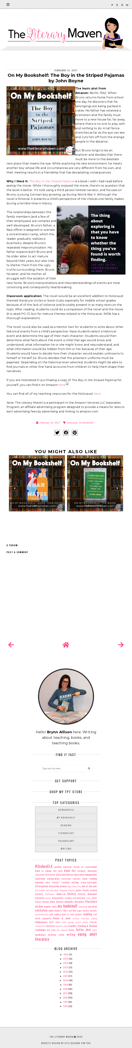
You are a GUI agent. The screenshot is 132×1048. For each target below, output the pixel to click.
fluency (71, 890)
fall (47, 890)
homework (39, 898)
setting (94, 918)
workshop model (56, 934)
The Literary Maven (61, 1036)
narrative (92, 906)
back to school (43, 870)
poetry (57, 914)
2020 (66, 980)
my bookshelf (86, 422)
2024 (66, 963)
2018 (65, 988)
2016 (65, 997)
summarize (40, 926)
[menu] (8, 4)
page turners (83, 910)
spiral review (82, 922)
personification (42, 914)
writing (66, 848)
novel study (54, 910)
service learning (81, 918)
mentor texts (50, 906)
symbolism (50, 926)
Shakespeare (41, 922)
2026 (66, 954)
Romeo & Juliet (62, 918)
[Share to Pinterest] (75, 433)
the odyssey (62, 930)
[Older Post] (121, 645)
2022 (66, 971)
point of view (68, 914)
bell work (57, 870)
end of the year (89, 886)
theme (71, 930)
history (71, 893)
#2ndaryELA (66, 809)
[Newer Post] (11, 645)
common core (42, 882)
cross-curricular (89, 882)
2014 (65, 1006)
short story (54, 922)
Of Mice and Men (68, 910)
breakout (82, 870)
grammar (39, 894)
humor (48, 898)
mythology (83, 906)
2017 (65, 993)
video (94, 930)
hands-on (61, 894)
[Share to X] (57, 433)
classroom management (85, 874)
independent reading (62, 898)
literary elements (64, 901)
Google (86, 890)
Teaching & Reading (87, 926)
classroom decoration (45, 874)
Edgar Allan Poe (74, 886)
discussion (54, 886)
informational (79, 898)
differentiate (41, 886)
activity (58, 867)
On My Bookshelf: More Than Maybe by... (37, 504)
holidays (82, 894)
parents (93, 910)
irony (88, 898)
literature (79, 901)
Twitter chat (83, 929)
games (79, 890)
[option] (37, 489)
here (62, 385)
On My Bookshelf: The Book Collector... (95, 504)
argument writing (71, 867)
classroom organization (47, 878)
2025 (66, 958)
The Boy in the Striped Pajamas (51, 181)
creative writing (70, 882)
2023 (66, 967)
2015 (65, 1001)
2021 (65, 975)
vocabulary (66, 840)
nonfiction (41, 910)
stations (93, 922)
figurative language (58, 890)
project (78, 914)
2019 (65, 984)
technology (66, 833)
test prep (51, 930)
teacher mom (62, 926)
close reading (89, 878)
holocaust (72, 422)
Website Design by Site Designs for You (66, 1043)
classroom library (64, 874)
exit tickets (40, 890)
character (92, 870)
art (82, 867)
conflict (55, 882)
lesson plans (48, 901)
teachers (72, 926)
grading (93, 890)
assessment (91, 867)
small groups (68, 922)
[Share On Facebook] (66, 433)
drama (63, 886)
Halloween (50, 894)
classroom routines (70, 878)
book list (70, 870)
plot (51, 914)
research (46, 918)
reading (66, 825)
